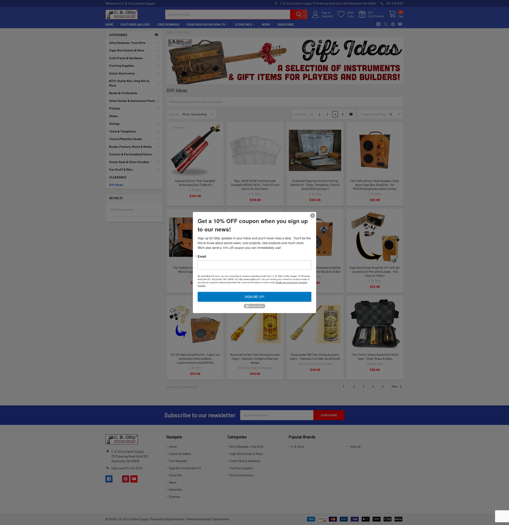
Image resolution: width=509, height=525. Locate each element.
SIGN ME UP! (254, 296)
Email (202, 256)
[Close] (312, 215)
